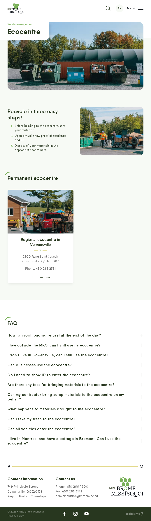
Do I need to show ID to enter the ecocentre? (49, 375)
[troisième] (134, 514)
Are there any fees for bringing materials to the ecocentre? (61, 384)
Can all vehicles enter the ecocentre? (42, 429)
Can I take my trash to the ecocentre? (42, 419)
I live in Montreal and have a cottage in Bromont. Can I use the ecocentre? (64, 440)
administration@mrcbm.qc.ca (77, 496)
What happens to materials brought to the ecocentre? (56, 409)
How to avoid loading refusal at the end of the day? (54, 335)
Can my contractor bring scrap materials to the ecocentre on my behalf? (66, 396)
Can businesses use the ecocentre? (40, 365)
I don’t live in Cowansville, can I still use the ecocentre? (58, 355)
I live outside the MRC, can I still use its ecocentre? (54, 345)
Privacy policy (16, 515)
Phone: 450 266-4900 (72, 486)
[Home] (16, 8)
